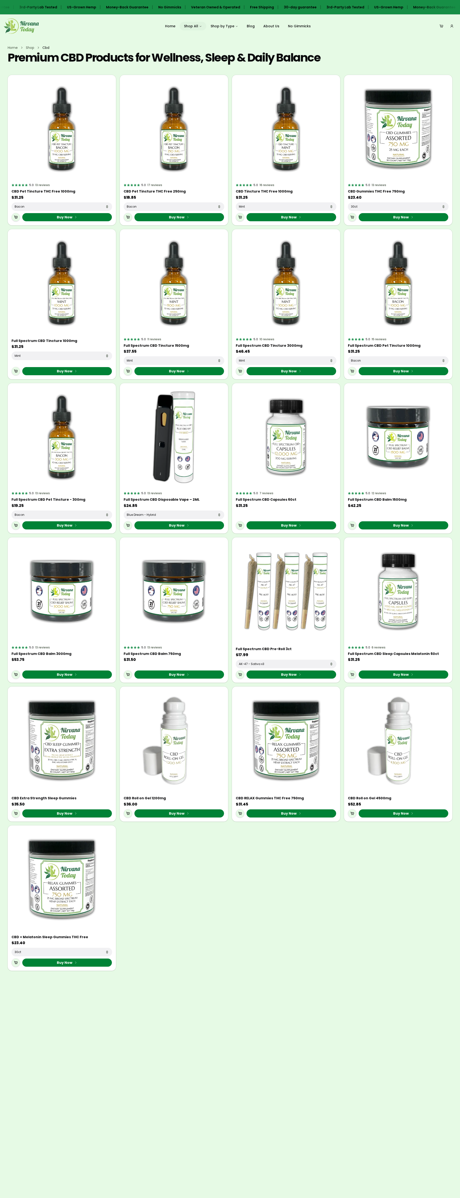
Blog (251, 26)
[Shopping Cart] (441, 26)
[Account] (452, 26)
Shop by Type (222, 26)
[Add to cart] (16, 217)
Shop (30, 47)
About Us (271, 26)
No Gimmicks (299, 26)
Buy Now (64, 217)
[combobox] (62, 206)
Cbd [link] (45, 47)
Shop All (191, 26)
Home (170, 26)
